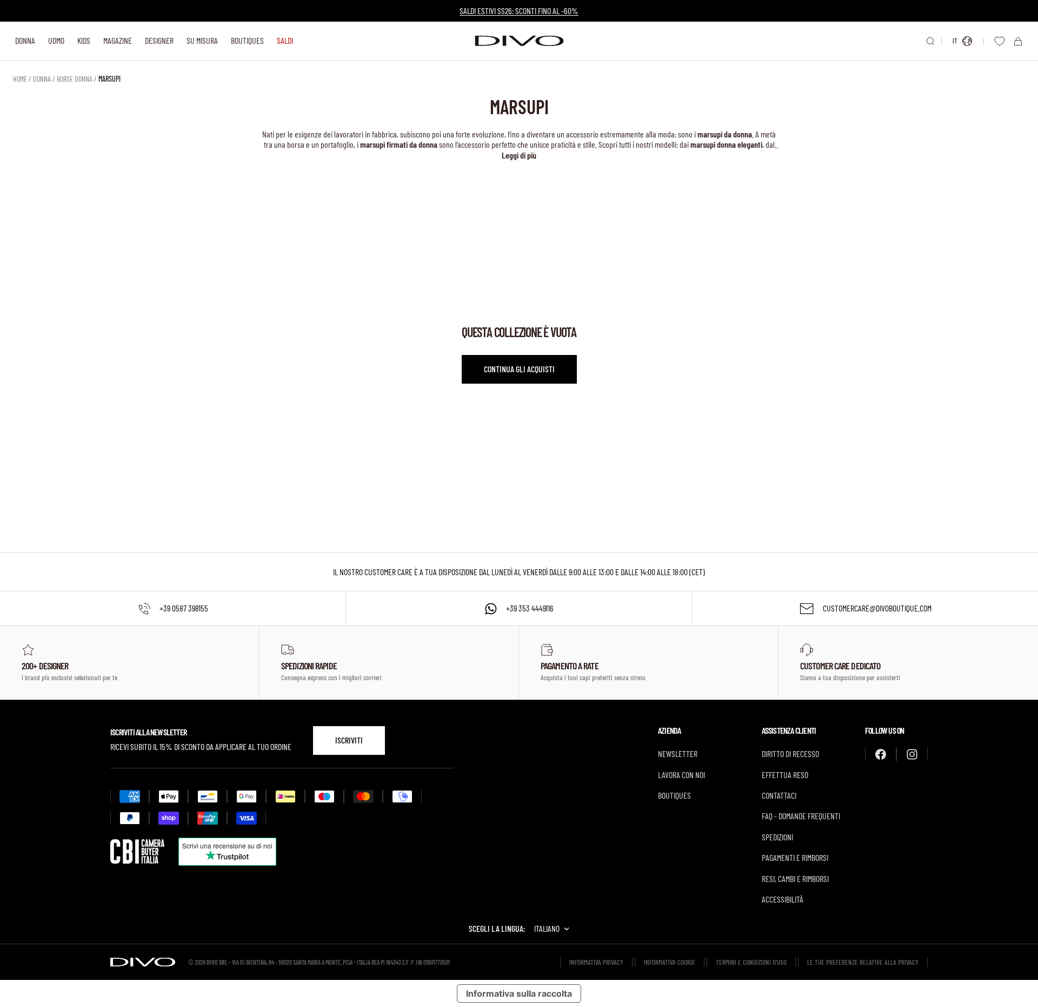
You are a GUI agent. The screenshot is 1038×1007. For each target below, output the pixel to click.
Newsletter (677, 753)
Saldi (285, 40)
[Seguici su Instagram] (912, 754)
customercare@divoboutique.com (877, 608)
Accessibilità (782, 899)
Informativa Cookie (669, 962)
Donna (25, 40)
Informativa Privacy (596, 962)
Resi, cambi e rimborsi (795, 878)
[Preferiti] (999, 41)
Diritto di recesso (790, 753)
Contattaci (779, 795)
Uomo (56, 40)
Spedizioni (777, 837)
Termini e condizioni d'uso (751, 962)
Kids (83, 40)
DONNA (42, 78)
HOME (20, 78)
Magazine (117, 40)
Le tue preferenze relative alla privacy (863, 962)
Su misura (202, 40)
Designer (159, 40)
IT (955, 40)
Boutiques (247, 40)
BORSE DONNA (74, 78)
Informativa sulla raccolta (519, 993)
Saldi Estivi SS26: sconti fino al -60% (519, 10)
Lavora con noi (681, 774)
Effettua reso (785, 774)
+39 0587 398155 (183, 608)
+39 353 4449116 (530, 608)
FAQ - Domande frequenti (801, 816)
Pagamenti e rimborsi (795, 857)
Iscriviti (349, 740)
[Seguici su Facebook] (880, 754)
